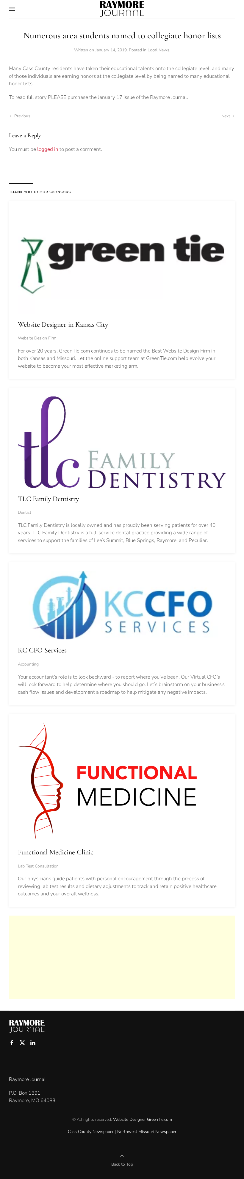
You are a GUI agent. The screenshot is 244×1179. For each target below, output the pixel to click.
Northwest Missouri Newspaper (146, 1131)
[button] (12, 9)
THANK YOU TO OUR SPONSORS (40, 192)
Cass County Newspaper (91, 1131)
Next (225, 116)
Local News (158, 50)
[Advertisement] (122, 957)
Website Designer (129, 1119)
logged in (47, 149)
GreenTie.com (159, 1119)
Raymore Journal (27, 1079)
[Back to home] (122, 9)
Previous (22, 116)
